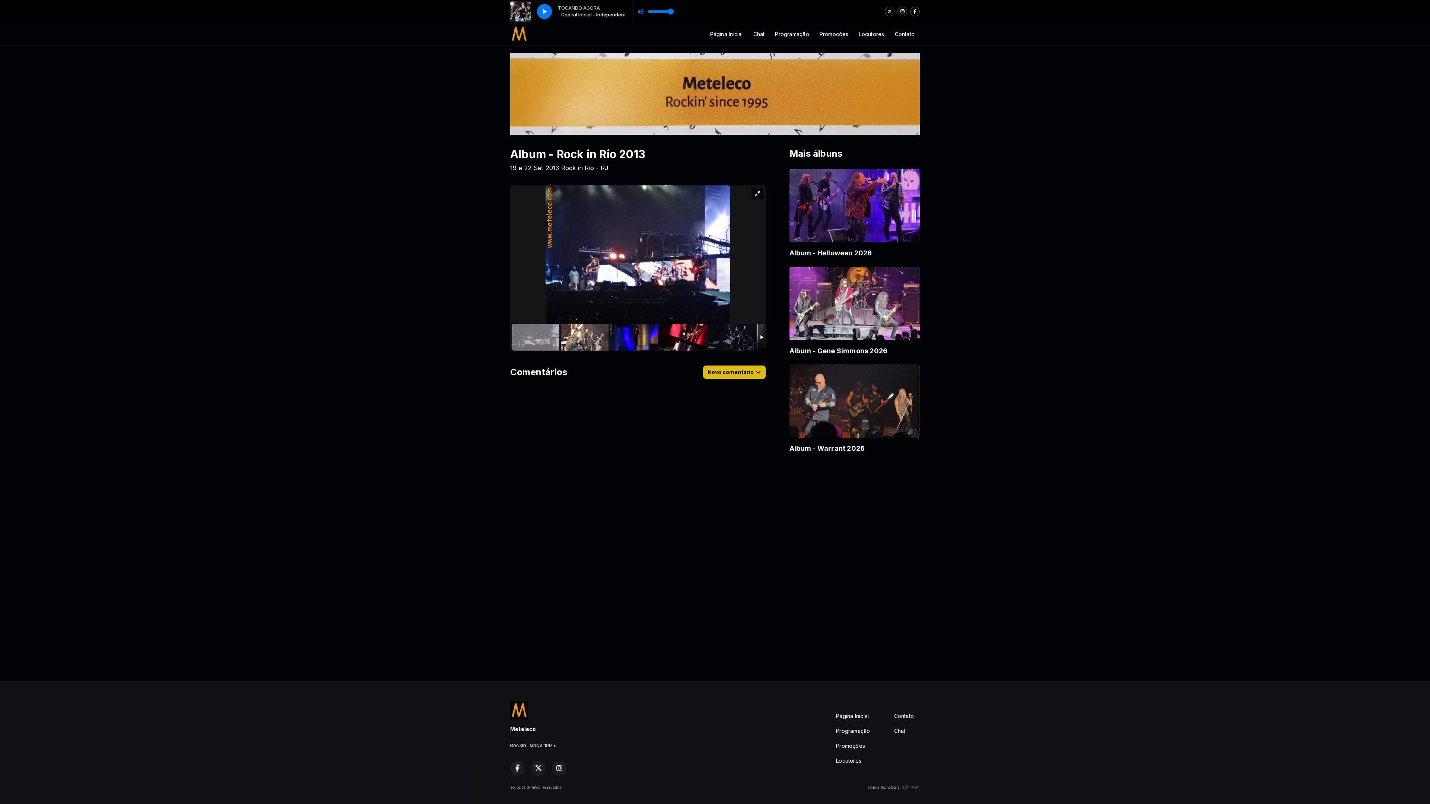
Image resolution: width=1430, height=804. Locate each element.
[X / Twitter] (889, 11)
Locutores (871, 34)
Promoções (834, 34)
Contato (905, 34)
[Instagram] (902, 11)
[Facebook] (915, 11)
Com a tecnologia (884, 787)
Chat (759, 34)
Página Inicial (726, 34)
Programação (792, 34)
